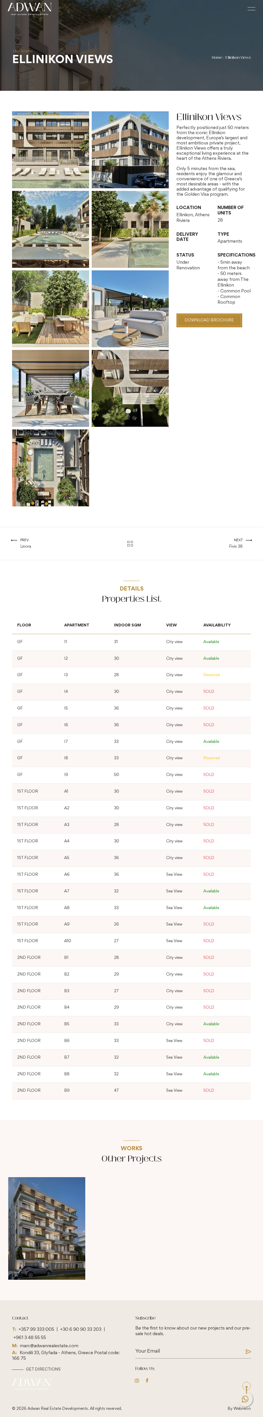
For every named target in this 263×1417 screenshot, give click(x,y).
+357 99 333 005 (36, 1330)
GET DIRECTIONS (43, 1369)
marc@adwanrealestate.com (49, 1346)
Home (217, 57)
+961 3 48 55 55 (29, 1338)
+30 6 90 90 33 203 (80, 1330)
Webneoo (242, 1409)
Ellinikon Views (238, 57)
